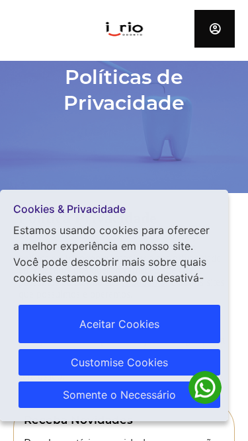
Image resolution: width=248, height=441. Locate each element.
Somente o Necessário (119, 394)
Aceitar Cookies (119, 324)
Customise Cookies (119, 362)
